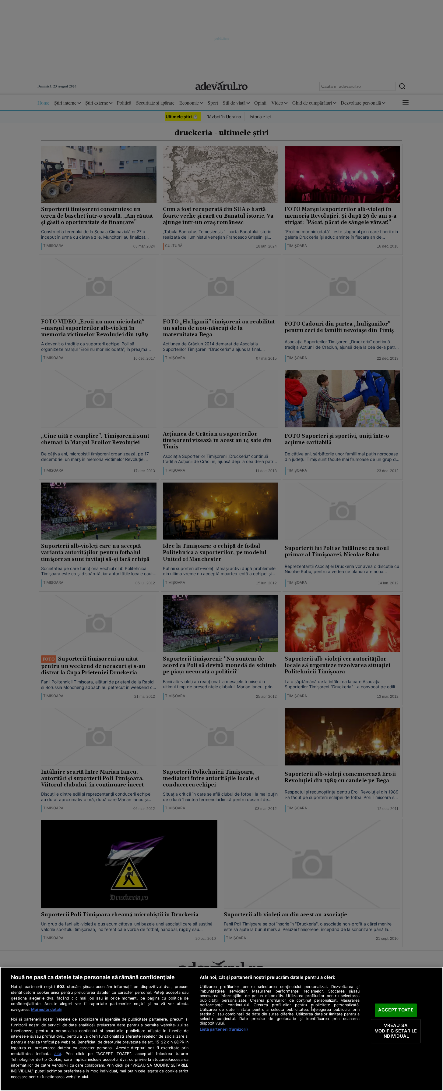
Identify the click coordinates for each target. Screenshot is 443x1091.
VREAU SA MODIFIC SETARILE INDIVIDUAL (395, 1031)
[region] (221, 1029)
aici (57, 1053)
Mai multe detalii (46, 1009)
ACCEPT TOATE (395, 1010)
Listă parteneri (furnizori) (224, 1029)
